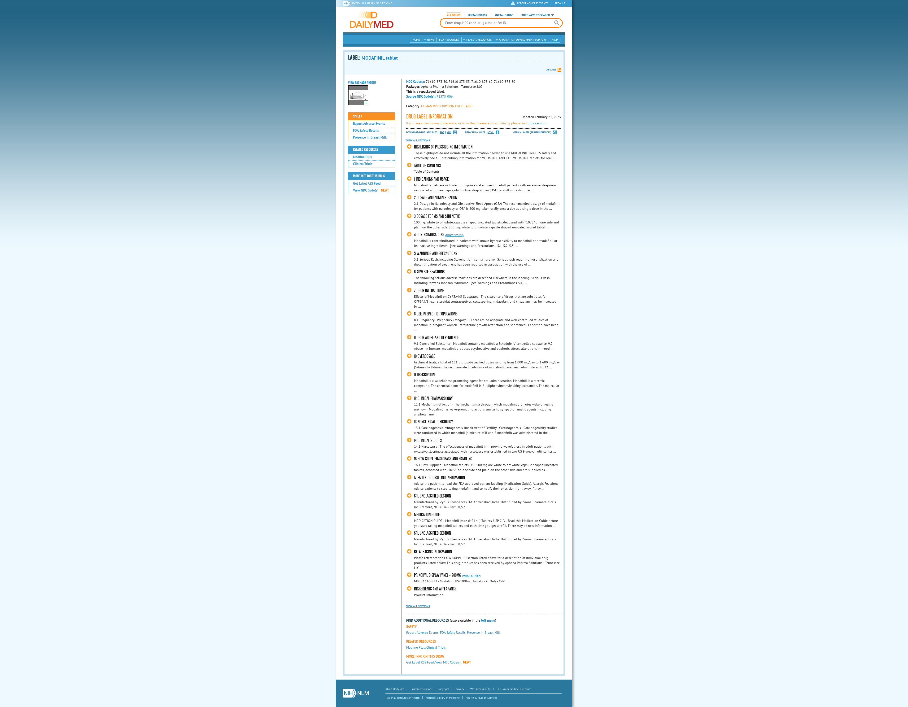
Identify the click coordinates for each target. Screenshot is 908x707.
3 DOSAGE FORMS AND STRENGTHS (437, 216)
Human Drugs (477, 15)
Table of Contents (427, 165)
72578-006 (445, 96)
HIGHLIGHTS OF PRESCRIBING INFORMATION (443, 147)
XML (449, 132)
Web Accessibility (480, 689)
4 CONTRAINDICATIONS (429, 234)
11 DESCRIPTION (424, 374)
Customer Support (421, 689)
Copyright (443, 689)
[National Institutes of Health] (347, 3)
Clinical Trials (362, 164)
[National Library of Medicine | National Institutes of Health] (356, 693)
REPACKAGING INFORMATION (433, 551)
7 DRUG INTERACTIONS (429, 290)
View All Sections (418, 140)
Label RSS (551, 69)
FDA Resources (449, 39)
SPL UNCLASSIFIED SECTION (432, 496)
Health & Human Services (481, 697)
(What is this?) (454, 235)
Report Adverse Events (369, 124)
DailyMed (371, 19)
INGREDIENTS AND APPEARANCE (435, 589)
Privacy (459, 689)
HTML (491, 132)
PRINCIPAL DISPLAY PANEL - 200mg (437, 575)
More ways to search (535, 15)
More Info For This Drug (369, 176)
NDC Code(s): (415, 81)
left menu (488, 620)
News (430, 39)
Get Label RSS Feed (367, 183)
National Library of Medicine (372, 3)
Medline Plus (362, 157)
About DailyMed (394, 689)
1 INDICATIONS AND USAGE (431, 179)
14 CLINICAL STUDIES (428, 440)
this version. (537, 123)
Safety (357, 116)
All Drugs (453, 15)
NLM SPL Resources (479, 39)
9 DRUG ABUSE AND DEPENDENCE (436, 337)
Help (554, 39)
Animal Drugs (503, 15)
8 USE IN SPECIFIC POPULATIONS (435, 314)
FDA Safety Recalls (366, 130)
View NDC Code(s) (371, 190)
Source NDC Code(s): (421, 96)
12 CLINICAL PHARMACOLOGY (433, 398)
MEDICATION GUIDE (427, 514)
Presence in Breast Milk (370, 137)
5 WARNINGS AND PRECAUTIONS (435, 253)
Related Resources (365, 149)
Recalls (559, 3)
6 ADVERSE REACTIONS (429, 272)
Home (416, 39)
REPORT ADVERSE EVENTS (532, 3)
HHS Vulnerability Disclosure (514, 689)
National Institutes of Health (402, 697)
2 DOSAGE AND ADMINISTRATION (435, 197)
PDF (442, 132)
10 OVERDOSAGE (424, 356)
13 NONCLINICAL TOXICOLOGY (433, 421)
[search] (556, 23)
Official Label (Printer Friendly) (532, 132)
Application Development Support (522, 39)
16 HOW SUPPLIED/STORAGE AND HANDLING (443, 459)
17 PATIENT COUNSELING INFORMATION (439, 477)
